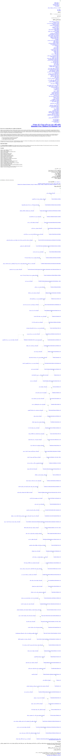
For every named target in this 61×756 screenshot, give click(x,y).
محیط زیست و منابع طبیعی (54, 103)
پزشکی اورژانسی (56, 48)
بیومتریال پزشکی (56, 41)
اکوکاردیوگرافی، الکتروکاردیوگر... (53, 29)
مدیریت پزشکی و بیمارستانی (54, 105)
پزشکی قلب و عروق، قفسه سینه (53, 59)
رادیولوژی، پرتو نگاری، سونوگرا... (53, 81)
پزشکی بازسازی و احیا (55, 50)
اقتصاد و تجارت (56, 28)
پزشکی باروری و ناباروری (55, 49)
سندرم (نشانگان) (56, 89)
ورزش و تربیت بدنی (55, 116)
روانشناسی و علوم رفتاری (54, 83)
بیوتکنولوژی (57, 39)
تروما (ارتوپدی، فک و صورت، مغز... (53, 69)
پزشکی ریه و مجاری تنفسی (54, 56)
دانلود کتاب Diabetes (37, 184)
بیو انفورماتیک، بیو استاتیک (55, 37)
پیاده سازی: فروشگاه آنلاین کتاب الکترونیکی (54, 755)
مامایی (58, 102)
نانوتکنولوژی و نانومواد (55, 113)
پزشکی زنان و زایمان (55, 57)
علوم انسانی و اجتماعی (55, 92)
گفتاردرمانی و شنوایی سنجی (54, 100)
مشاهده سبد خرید (56, 120)
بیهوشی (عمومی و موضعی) (54, 36)
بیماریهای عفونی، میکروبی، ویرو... (53, 35)
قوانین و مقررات (56, 5)
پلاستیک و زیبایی (56, 64)
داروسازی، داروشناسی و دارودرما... (53, 78)
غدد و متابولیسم (56, 95)
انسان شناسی (56, 30)
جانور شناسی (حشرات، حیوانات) (54, 73)
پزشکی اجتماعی (56, 47)
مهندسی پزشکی (56, 108)
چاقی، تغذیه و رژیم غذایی (55, 75)
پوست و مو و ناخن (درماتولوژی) (54, 65)
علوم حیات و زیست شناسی (54, 94)
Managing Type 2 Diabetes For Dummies (50, 184)
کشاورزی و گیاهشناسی (55, 99)
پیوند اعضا (57, 67)
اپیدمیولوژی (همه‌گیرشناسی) (54, 25)
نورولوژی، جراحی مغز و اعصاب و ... (53, 114)
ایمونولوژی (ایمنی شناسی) (54, 33)
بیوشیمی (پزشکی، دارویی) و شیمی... (53, 40)
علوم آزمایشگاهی (56, 91)
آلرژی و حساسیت (56, 22)
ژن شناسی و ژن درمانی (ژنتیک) (54, 86)
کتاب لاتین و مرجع (56, 98)
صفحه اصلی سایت (56, 119)
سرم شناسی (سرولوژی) (55, 87)
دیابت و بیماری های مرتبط (55, 80)
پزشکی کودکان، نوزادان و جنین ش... (53, 60)
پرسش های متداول (56, 4)
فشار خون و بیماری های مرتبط (54, 96)
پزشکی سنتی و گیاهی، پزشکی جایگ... (53, 58)
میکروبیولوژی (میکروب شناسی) (54, 111)
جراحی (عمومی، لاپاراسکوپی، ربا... (53, 74)
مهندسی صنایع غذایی (55, 110)
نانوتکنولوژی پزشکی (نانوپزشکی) (53, 112)
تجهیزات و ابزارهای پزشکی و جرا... (53, 68)
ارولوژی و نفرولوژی (55, 27)
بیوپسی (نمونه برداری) (55, 38)
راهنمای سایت (56, 3)
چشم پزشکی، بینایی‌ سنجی (54, 76)
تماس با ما (57, 6)
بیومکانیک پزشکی (56, 42)
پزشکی (57, 46)
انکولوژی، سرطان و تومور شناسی (53, 31)
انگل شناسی (57, 32)
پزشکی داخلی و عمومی (55, 53)
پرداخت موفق (56, 2)
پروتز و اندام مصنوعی (55, 44)
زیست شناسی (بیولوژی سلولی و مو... (53, 85)
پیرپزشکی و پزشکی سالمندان (54, 66)
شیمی (58, 90)
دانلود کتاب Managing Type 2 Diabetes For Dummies (26, 184)
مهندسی (57, 107)
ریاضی (58, 84)
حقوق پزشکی (56, 77)
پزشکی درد (57, 54)
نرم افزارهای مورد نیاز (55, 121)
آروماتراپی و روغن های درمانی (54, 21)
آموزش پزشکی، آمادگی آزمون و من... (53, 23)
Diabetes (42, 184)
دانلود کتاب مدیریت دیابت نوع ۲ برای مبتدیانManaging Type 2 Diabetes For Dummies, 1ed (46, 125)
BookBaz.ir (59, 753)
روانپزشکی (57, 82)
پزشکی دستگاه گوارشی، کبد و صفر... (53, 55)
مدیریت (57, 104)
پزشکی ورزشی (56, 63)
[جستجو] (51, 14)
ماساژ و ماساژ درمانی (55, 101)
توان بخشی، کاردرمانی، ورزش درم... (53, 71)
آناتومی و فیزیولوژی (55, 24)
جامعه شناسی (56, 72)
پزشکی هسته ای (56, 62)
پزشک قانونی (57, 45)
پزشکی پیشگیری (56, 51)
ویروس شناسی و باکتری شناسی (53, 117)
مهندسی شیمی (56, 109)
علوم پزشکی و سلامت (55, 93)
